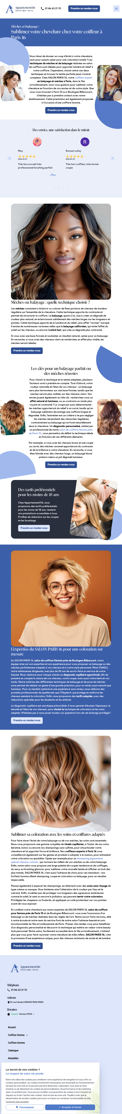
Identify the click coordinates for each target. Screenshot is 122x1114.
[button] (84, 8)
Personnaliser (26, 1107)
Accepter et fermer (71, 1107)
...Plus (52, 175)
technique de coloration (78, 709)
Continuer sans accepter (17, 1102)
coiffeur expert (83, 78)
